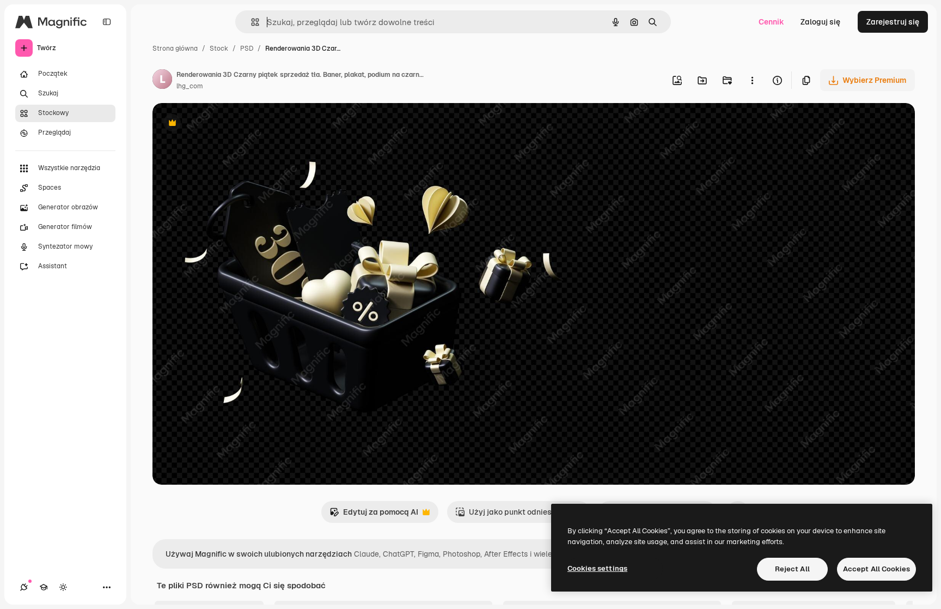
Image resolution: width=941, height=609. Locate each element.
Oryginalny (227, 124)
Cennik (771, 22)
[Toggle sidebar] (106, 22)
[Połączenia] (24, 587)
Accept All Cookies (876, 569)
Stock (219, 48)
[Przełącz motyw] (63, 587)
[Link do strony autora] (162, 80)
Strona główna (175, 48)
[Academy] (43, 587)
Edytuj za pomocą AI (373, 515)
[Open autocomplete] (251, 22)
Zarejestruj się (892, 22)
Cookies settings (597, 568)
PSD (246, 48)
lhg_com (189, 86)
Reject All (792, 569)
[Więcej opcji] (752, 80)
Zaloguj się (820, 22)
